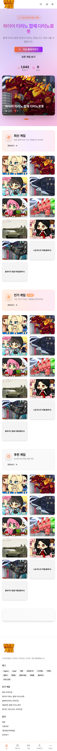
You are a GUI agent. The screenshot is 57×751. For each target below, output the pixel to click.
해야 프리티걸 (7, 692)
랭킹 (3, 722)
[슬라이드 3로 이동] (28, 113)
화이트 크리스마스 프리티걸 (12, 709)
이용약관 (5, 726)
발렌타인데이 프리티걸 (10, 701)
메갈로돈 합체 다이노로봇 (11, 705)
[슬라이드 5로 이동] (34, 113)
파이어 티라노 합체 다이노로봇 (13, 696)
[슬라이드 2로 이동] (24, 113)
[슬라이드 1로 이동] (22, 113)
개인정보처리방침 (8, 731)
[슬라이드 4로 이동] (32, 113)
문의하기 (5, 735)
